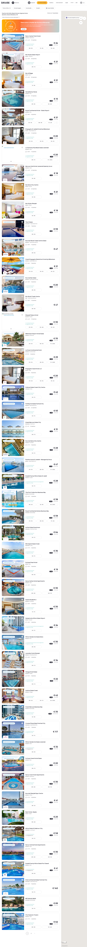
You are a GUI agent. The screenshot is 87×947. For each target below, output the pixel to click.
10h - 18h (33, 178)
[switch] (50, 8)
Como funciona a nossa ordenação (10, 17)
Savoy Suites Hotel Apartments (30, 587)
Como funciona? (59, 2)
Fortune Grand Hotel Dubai (30, 763)
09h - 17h (33, 66)
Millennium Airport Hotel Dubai (30, 339)
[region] (74, 479)
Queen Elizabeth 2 (30, 606)
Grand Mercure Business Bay (30, 712)
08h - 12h (33, 805)
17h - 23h (52, 521)
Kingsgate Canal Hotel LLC (30, 375)
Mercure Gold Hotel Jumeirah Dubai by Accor (30, 172)
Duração (38, 8)
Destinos (51, 2)
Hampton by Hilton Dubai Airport (30, 624)
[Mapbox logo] (65, 946)
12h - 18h (41, 504)
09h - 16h (42, 343)
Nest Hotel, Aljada (30, 817)
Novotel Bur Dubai (30, 284)
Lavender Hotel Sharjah (30, 659)
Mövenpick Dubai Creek (30, 550)
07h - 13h (30, 122)
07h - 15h (30, 327)
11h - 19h (41, 48)
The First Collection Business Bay (30, 498)
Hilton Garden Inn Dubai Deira (30, 642)
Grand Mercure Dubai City (30, 428)
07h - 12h (31, 141)
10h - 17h (33, 397)
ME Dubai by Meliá (30, 903)
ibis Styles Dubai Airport (30, 61)
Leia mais (23, 29)
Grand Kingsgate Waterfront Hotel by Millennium (30, 265)
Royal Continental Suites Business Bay (30, 516)
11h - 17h (33, 611)
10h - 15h (41, 141)
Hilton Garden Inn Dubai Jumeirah (30, 747)
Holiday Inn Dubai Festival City (30, 410)
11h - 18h (33, 85)
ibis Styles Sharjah (30, 209)
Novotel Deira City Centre (30, 447)
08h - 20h (33, 593)
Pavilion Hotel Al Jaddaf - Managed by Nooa (30, 465)
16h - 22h (53, 48)
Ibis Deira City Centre (30, 191)
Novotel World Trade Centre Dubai (30, 247)
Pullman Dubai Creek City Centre (30, 392)
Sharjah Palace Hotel (30, 321)
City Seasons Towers (30, 921)
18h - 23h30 (52, 504)
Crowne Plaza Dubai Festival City (30, 729)
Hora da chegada (17, 8)
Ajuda (66, 2)
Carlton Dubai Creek (30, 695)
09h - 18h (31, 48)
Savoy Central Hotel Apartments (30, 851)
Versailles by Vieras (30, 98)
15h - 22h (50, 927)
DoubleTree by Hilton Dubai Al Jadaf (30, 481)
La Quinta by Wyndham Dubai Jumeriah (30, 154)
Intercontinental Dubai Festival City (30, 886)
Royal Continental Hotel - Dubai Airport (30, 116)
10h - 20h (42, 327)
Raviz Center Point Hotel (30, 42)
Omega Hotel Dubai (30, 678)
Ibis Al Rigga (30, 79)
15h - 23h (52, 327)
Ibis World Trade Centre (30, 302)
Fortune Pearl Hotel (30, 568)
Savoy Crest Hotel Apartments (30, 781)
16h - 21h (52, 141)
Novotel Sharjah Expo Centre (30, 799)
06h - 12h (31, 504)
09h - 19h (33, 574)
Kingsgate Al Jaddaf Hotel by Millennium (30, 135)
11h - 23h (50, 122)
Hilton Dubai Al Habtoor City (30, 833)
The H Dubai (30, 228)
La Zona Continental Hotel (30, 356)
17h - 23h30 (50, 159)
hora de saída (28, 8)
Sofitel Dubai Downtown (30, 532)
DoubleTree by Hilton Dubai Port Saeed (30, 868)
